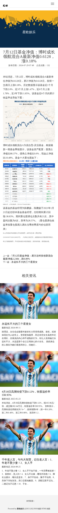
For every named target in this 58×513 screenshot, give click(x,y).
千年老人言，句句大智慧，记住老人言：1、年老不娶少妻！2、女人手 (28, 461)
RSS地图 (37, 509)
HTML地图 (45, 509)
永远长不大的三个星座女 (24, 262)
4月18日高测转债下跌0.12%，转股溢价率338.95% (26, 393)
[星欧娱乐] (10, 4)
